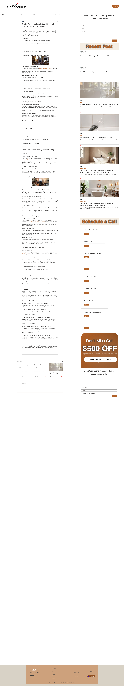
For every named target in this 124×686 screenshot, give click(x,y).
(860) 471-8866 (37, 672)
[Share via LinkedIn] (27, 352)
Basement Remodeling (83, 53)
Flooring (53, 674)
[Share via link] (29, 352)
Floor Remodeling (28, 14)
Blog (76, 674)
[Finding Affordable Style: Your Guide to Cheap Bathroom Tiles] (56, 367)
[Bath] (65, 670)
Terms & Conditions (76, 671)
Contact (76, 676)
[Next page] (106, 215)
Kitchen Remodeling (9, 14)
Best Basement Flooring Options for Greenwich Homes (24, 365)
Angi (91, 672)
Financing (53, 678)
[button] (86, 234)
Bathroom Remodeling (83, 102)
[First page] (91, 215)
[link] (94, 230)
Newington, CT (32, 675)
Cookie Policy (76, 673)
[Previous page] (93, 215)
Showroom (54, 668)
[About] (65, 677)
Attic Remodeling (83, 69)
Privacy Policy (76, 672)
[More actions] (57, 21)
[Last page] (108, 215)
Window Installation (36, 14)
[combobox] (99, 32)
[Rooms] (65, 673)
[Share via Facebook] (22, 352)
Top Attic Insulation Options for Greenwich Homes (39, 365)
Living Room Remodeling (63, 14)
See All (62, 361)
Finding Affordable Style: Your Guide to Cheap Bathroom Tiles (55, 373)
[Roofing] (65, 676)
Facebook (91, 671)
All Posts (2, 14)
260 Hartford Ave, (38, 673)
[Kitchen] (65, 671)
